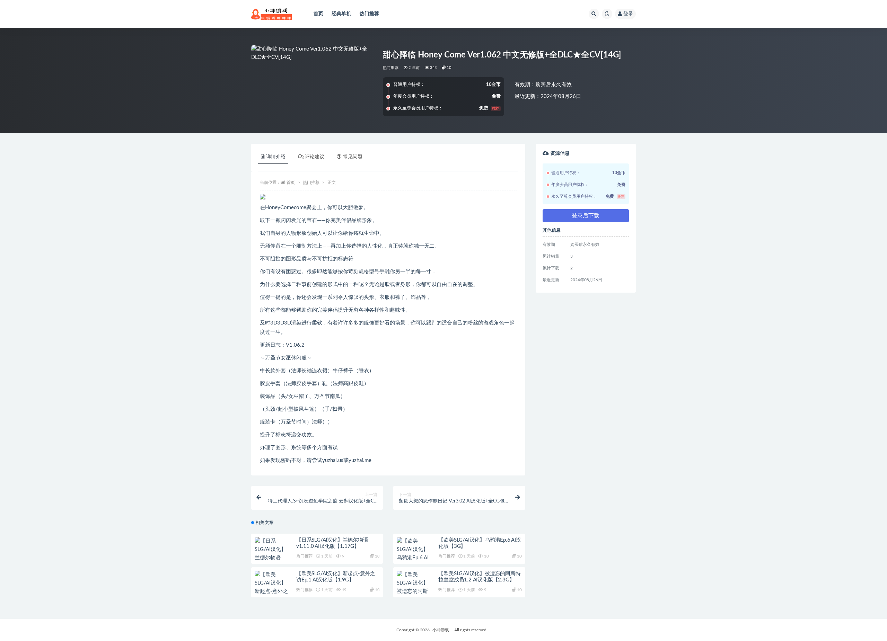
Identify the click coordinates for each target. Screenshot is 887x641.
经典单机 (341, 13)
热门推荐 (369, 13)
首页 (318, 13)
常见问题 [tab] (352, 156)
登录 (628, 13)
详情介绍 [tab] (276, 156)
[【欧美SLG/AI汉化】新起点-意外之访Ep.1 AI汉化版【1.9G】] (272, 591)
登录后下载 (585, 216)
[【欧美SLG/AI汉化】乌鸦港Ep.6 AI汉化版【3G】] (414, 553)
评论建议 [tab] (314, 156)
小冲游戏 (440, 630)
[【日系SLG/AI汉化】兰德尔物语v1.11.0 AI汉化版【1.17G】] (272, 558)
